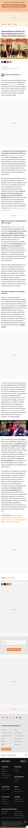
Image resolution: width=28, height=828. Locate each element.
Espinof (16, 781)
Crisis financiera (18, 741)
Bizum (9, 24)
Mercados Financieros (7, 733)
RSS (14, 717)
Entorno (16, 730)
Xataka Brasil (4, 813)
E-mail (10, 62)
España (3, 741)
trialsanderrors (10, 578)
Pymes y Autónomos (19, 801)
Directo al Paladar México (7, 817)
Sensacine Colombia (19, 815)
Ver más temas (6, 749)
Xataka (3, 769)
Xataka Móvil (4, 771)
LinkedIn (20, 717)
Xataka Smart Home (6, 775)
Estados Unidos (18, 738)
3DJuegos (16, 769)
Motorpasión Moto (18, 791)
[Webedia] (5, 762)
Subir (22, 761)
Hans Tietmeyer (12, 84)
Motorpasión (17, 789)
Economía (9, 581)
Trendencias (4, 799)
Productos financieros (19, 735)
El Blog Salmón (17, 799)
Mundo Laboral (18, 733)
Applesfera (4, 773)
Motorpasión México (19, 817)
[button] (14, 75)
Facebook (2, 62)
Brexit (3, 738)
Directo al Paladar (6, 789)
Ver (14, 649)
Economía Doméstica (7, 735)
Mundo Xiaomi (5, 777)
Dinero (4, 24)
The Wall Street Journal (16, 227)
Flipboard (8, 62)
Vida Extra (16, 771)
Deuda (22, 581)
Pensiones (16, 744)
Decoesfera (4, 801)
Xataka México (5, 811)
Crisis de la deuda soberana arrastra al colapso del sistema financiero (12, 517)
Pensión (15, 24)
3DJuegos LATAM (18, 811)
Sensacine (16, 779)
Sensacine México (18, 813)
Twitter (5, 62)
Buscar (26, 755)
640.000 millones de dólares (14, 410)
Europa (16, 581)
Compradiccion (5, 803)
